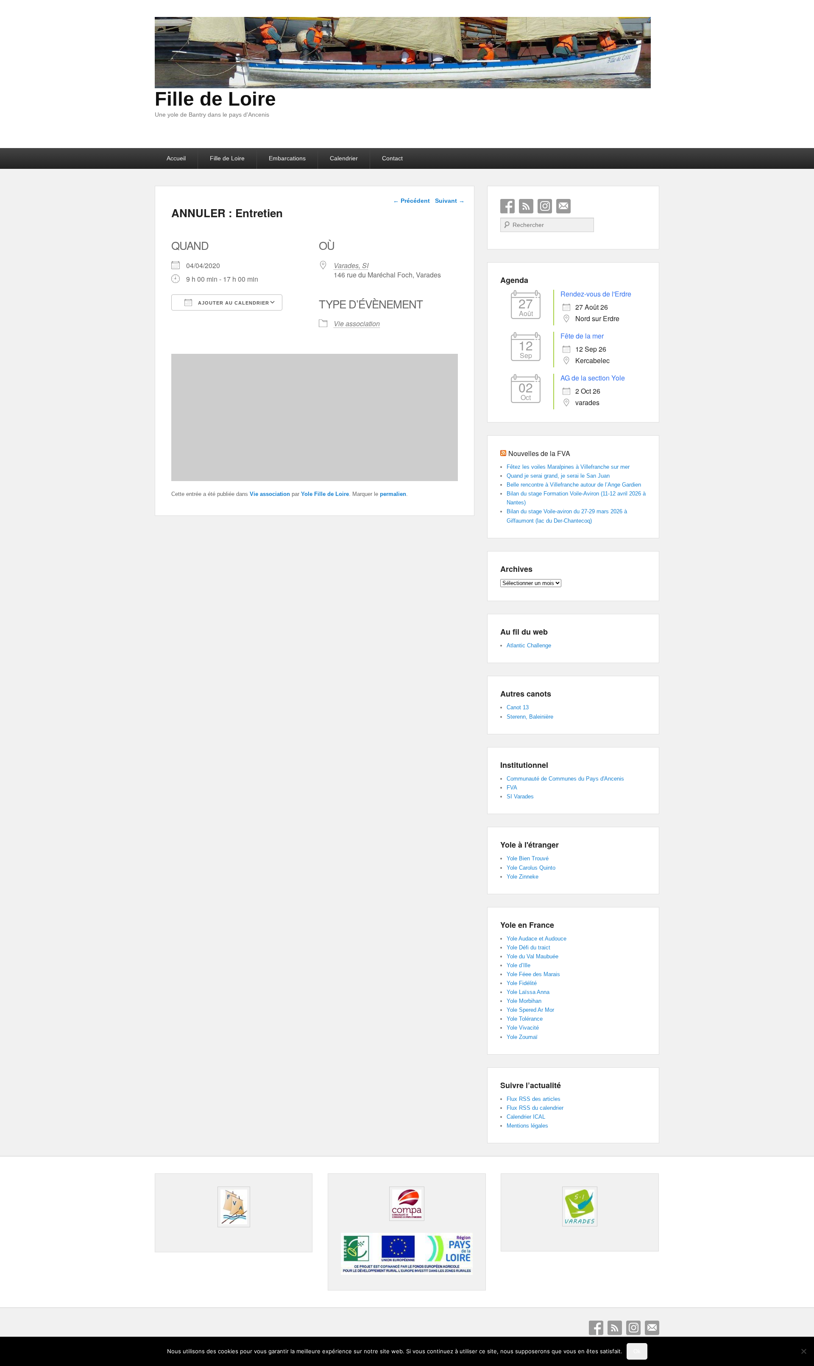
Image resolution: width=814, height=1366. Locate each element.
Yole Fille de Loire (325, 494)
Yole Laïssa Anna (528, 992)
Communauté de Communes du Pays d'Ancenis (565, 778)
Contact (392, 158)
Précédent (411, 200)
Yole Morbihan (524, 1001)
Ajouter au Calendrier (232, 302)
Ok (637, 1351)
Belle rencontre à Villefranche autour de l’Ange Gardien (574, 484)
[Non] (803, 1351)
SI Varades (520, 796)
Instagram (545, 206)
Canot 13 (518, 707)
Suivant (450, 200)
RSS (526, 206)
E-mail (563, 206)
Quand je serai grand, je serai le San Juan (558, 476)
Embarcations (287, 158)
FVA (512, 787)
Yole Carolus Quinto (531, 868)
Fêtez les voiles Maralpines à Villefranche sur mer (568, 467)
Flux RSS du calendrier (535, 1108)
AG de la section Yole (592, 378)
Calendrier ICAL (526, 1117)
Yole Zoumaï (522, 1037)
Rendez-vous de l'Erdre (595, 294)
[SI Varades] (579, 1206)
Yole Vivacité (523, 1027)
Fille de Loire (215, 99)
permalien (393, 494)
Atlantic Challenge (529, 645)
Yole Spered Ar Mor (530, 1010)
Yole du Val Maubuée (532, 956)
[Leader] (406, 1272)
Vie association (357, 323)
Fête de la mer (582, 336)
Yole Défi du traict (528, 947)
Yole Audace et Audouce (536, 938)
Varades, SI (351, 265)
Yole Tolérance (525, 1019)
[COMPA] (406, 1204)
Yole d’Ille (518, 965)
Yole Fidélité (522, 983)
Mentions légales (527, 1125)
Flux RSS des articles (533, 1099)
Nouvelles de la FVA (539, 453)
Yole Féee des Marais (533, 974)
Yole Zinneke (522, 876)
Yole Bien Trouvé (528, 858)
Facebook (507, 206)
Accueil (176, 158)
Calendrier (344, 158)
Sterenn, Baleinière (530, 717)
